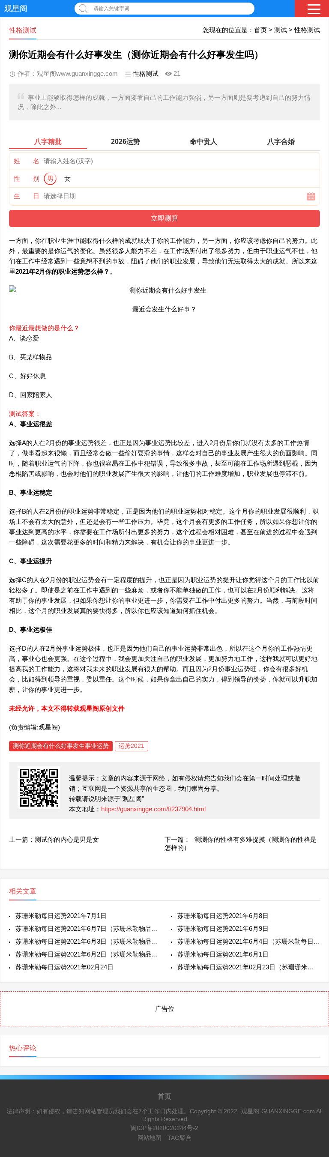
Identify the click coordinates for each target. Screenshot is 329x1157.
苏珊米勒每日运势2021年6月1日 (223, 954)
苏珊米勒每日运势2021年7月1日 (61, 915)
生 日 (26, 196)
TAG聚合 (179, 1137)
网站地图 (150, 1137)
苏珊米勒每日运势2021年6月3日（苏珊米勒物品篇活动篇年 (86, 941)
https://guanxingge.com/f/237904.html (153, 809)
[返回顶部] (311, 1032)
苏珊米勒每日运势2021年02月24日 (64, 967)
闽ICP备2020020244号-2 (164, 1127)
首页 (260, 29)
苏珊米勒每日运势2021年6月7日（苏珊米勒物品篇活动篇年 (86, 928)
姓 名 (26, 160)
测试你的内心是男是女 (67, 839)
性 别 (26, 178)
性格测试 (307, 29)
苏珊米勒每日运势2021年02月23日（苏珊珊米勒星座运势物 (248, 967)
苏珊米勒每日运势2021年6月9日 (223, 928)
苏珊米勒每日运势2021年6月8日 (223, 915)
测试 (280, 29)
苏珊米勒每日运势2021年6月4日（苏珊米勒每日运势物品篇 (248, 941)
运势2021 (131, 745)
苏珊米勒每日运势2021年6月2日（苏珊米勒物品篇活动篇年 (86, 954)
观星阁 (15, 8)
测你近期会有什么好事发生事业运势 (61, 745)
